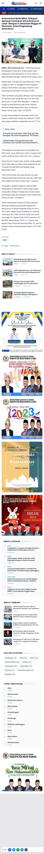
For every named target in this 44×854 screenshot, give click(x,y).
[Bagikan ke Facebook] (9, 849)
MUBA (5, 240)
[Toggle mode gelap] (40, 3)
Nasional (27, 662)
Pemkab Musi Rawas (25, 670)
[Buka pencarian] (36, 3)
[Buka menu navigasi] (3, 3)
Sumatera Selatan (12, 662)
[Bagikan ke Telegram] (22, 849)
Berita (23, 658)
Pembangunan (10, 666)
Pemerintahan (26, 666)
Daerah (34, 658)
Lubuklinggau (10, 658)
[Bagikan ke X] (13, 849)
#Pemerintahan (14, 246)
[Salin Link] (26, 849)
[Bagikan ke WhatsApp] (18, 849)
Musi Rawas (10, 674)
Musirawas (9, 670)
